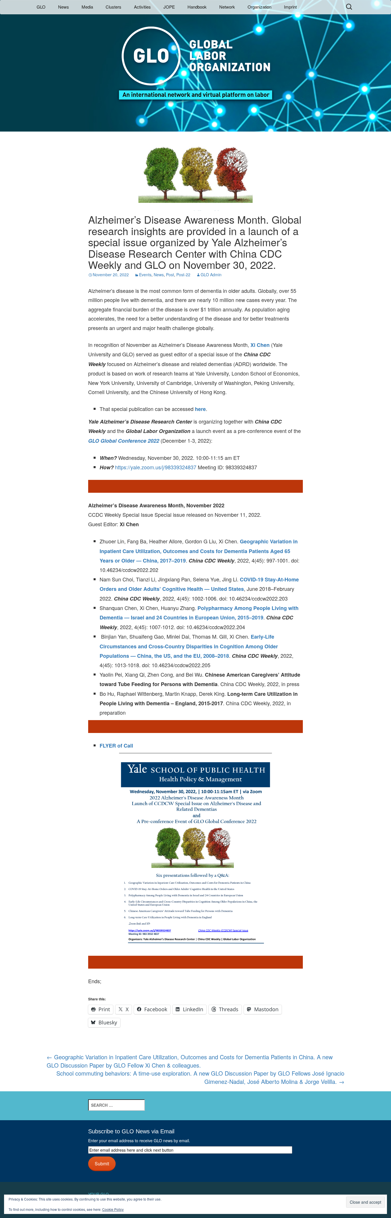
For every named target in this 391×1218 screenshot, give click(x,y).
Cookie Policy (113, 1209)
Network (227, 7)
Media (87, 7)
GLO (41, 7)
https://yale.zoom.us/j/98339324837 (155, 467)
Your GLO (98, 1194)
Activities (142, 7)
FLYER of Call (116, 745)
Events (145, 274)
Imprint (290, 7)
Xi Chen (260, 345)
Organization (259, 7)
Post (170, 274)
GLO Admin (211, 274)
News (63, 7)
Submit (102, 1163)
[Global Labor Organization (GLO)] (195, 59)
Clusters (113, 7)
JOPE (169, 7)
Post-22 (183, 274)
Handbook (197, 7)
